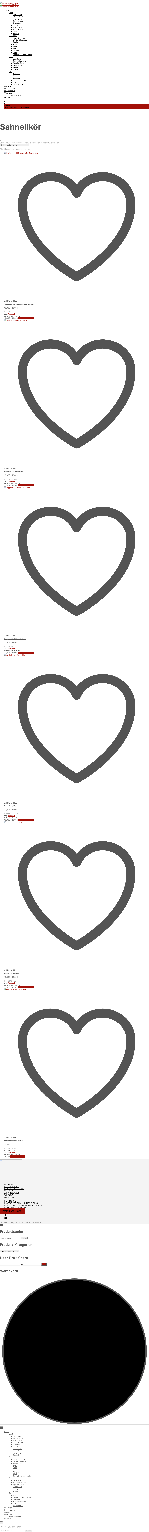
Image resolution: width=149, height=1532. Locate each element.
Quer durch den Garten (22, 76)
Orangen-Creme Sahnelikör (14, 471)
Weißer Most (18, 17)
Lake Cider (17, 59)
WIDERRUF (8, 1195)
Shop (6, 10)
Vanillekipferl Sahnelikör (13, 806)
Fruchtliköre (17, 27)
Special (16, 33)
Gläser (15, 82)
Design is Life (15, 1223)
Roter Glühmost (19, 38)
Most (11, 12)
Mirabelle (17, 50)
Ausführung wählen (26, 318)
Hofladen (8, 86)
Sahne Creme (18, 29)
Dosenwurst (17, 65)
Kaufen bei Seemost (14, 143)
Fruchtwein (17, 19)
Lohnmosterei (10, 88)
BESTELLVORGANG (11, 1187)
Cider (11, 57)
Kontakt (7, 97)
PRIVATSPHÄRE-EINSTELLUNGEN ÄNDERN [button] (21, 1203)
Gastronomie (9, 91)
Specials (16, 78)
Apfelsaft (16, 74)
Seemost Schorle (19, 61)
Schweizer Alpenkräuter (22, 55)
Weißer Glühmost (20, 40)
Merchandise (18, 84)
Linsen (15, 69)
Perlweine (17, 31)
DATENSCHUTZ (10, 1201)
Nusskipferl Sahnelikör (12, 973)
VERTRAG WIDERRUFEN (12, 1211)
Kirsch (15, 48)
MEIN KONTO (9, 1184)
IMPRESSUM (9, 1197)
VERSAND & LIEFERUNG (14, 1189)
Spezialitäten (18, 63)
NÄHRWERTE (9, 1191)
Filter (44, 1264)
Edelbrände (17, 42)
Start (2, 143)
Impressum (26, 1223)
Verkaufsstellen (15, 95)
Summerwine (18, 21)
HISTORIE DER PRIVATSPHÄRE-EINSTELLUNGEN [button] (23, 1205)
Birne (15, 46)
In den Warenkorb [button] (17, 1156)
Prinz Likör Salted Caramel (13, 1140)
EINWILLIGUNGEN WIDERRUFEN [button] (17, 1207)
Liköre (15, 25)
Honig (15, 67)
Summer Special (19, 80)
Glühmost (17, 23)
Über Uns (8, 93)
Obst (15, 52)
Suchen (24, 1238)
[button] (4, 101)
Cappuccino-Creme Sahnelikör (15, 639)
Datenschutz (36, 1223)
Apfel (15, 44)
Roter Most (17, 15)
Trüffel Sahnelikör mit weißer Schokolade (19, 304)
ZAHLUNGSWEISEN (12, 1193)
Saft (10, 71)
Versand (11, 314)
